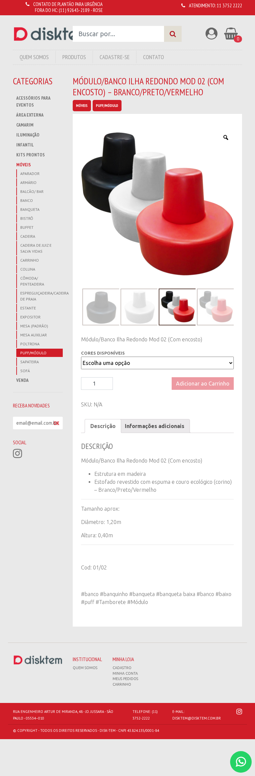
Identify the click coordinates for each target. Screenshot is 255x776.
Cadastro (122, 668)
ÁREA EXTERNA (29, 115)
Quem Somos (34, 57)
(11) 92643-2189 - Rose (81, 10)
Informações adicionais (154, 426)
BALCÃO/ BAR (31, 191)
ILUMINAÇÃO (28, 135)
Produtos (74, 57)
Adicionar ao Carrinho (202, 384)
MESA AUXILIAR (33, 334)
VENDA (22, 380)
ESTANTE (28, 307)
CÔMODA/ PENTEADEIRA (32, 281)
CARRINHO (29, 260)
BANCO (26, 200)
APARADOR (30, 173)
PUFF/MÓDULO (33, 352)
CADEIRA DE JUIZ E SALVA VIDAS (35, 248)
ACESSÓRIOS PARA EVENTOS (33, 101)
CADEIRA (27, 236)
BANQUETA (30, 209)
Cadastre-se (114, 57)
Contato (153, 57)
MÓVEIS (23, 165)
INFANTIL (25, 145)
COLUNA (27, 269)
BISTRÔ (26, 218)
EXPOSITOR (30, 316)
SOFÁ (25, 370)
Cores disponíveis (103, 353)
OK (56, 423)
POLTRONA (30, 343)
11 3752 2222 (229, 5)
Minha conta (125, 673)
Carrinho (122, 684)
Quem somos (85, 668)
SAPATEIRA (29, 361)
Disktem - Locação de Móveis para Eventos (51, 34)
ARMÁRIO (28, 182)
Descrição (103, 426)
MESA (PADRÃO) (34, 325)
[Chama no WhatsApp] (241, 762)
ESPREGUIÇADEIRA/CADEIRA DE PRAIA (41, 296)
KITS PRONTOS (30, 155)
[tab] (103, 426)
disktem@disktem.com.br (196, 718)
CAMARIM (25, 125)
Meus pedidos (125, 679)
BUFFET (27, 227)
